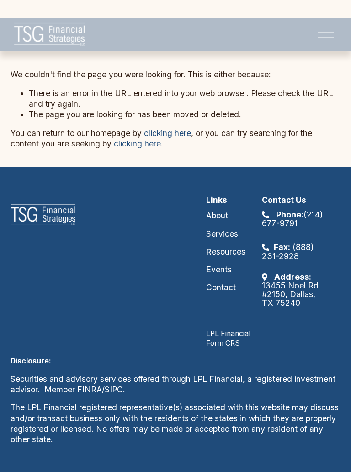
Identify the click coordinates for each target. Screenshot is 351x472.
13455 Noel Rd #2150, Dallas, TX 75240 (290, 290)
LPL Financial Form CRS (228, 338)
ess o (99, 418)
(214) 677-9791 (292, 219)
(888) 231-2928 (288, 251)
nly (114, 418)
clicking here (167, 133)
